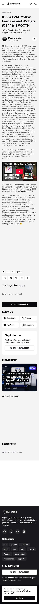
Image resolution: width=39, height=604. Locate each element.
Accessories (9, 559)
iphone (19, 272)
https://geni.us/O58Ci (24, 191)
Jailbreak (25, 544)
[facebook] (4, 531)
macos (31, 549)
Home (4, 12)
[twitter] (11, 531)
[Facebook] (10, 278)
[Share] (34, 39)
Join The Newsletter (19, 348)
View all (22, 286)
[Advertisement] (19, 247)
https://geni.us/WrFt (28, 187)
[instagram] (24, 531)
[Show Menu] (3, 4)
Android (7, 554)
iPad (13, 272)
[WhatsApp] (22, 278)
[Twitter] (16, 278)
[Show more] (27, 278)
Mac (22, 549)
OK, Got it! (19, 598)
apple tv (21, 559)
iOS (9, 12)
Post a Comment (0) (19, 304)
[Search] (35, 4)
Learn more (8, 593)
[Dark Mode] (31, 4)
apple (6, 549)
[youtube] (17, 531)
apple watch (20, 554)
